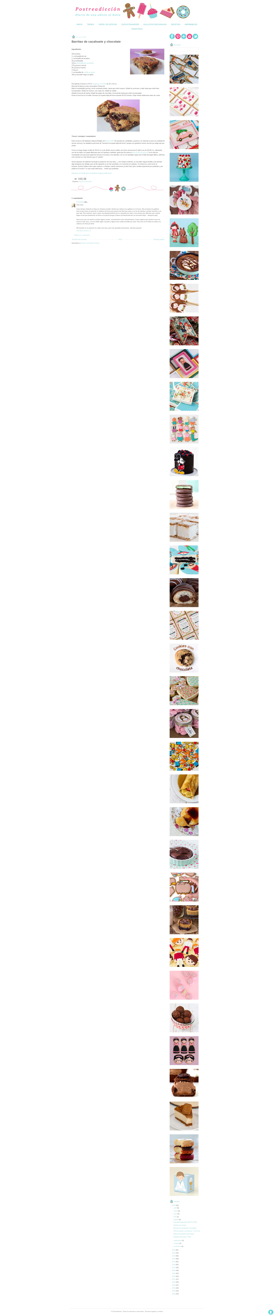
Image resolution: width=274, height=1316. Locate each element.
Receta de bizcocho (85, 181)
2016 (173, 1264)
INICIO (80, 24)
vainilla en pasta (89, 72)
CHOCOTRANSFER (130, 24)
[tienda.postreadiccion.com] (184, 410)
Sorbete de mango (179, 1225)
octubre (176, 1243)
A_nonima (80, 202)
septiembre (177, 1240)
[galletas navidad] (184, 148)
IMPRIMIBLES (191, 24)
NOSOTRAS (137, 29)
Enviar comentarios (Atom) (90, 243)
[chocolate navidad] (184, 214)
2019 (173, 1273)
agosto (176, 1219)
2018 (173, 1270)
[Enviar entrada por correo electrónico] (75, 178)
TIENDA (90, 24)
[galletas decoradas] (184, 312)
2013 (173, 1256)
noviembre (177, 1246)
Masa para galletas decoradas (183, 1234)
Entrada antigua (159, 239)
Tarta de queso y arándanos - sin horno (186, 1231)
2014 (173, 1259)
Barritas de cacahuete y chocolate (184, 1228)
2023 (173, 1285)
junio (175, 1214)
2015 (173, 1261)
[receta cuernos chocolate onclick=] (184, 606)
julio (175, 1217)
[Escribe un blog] (81, 179)
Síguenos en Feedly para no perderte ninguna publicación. (92, 173)
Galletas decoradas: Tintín (182, 1237)
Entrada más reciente (79, 239)
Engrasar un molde (99, 84)
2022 (173, 1282)
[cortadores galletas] (184, 247)
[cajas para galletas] (184, 377)
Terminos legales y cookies (154, 1311)
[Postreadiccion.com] (184, 83)
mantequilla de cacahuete (85, 63)
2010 (173, 1205)
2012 (173, 1253)
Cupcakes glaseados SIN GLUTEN (185, 1222)
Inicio (120, 239)
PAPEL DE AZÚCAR (108, 24)
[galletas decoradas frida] (184, 1064)
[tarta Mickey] (184, 475)
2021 (173, 1279)
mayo (176, 1211)
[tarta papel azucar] (184, 181)
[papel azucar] (184, 116)
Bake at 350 (109, 141)
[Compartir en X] (83, 179)
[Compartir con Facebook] (85, 179)
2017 (173, 1267)
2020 (173, 1276)
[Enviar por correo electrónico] (79, 179)
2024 (173, 1288)
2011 (173, 1250)
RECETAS (175, 24)
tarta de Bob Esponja (139, 152)
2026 (173, 1294)
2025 (173, 1291)
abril (175, 1208)
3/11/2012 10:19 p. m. (83, 231)
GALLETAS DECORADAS (155, 24)
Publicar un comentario (82, 235)
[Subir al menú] (270, 1312)
